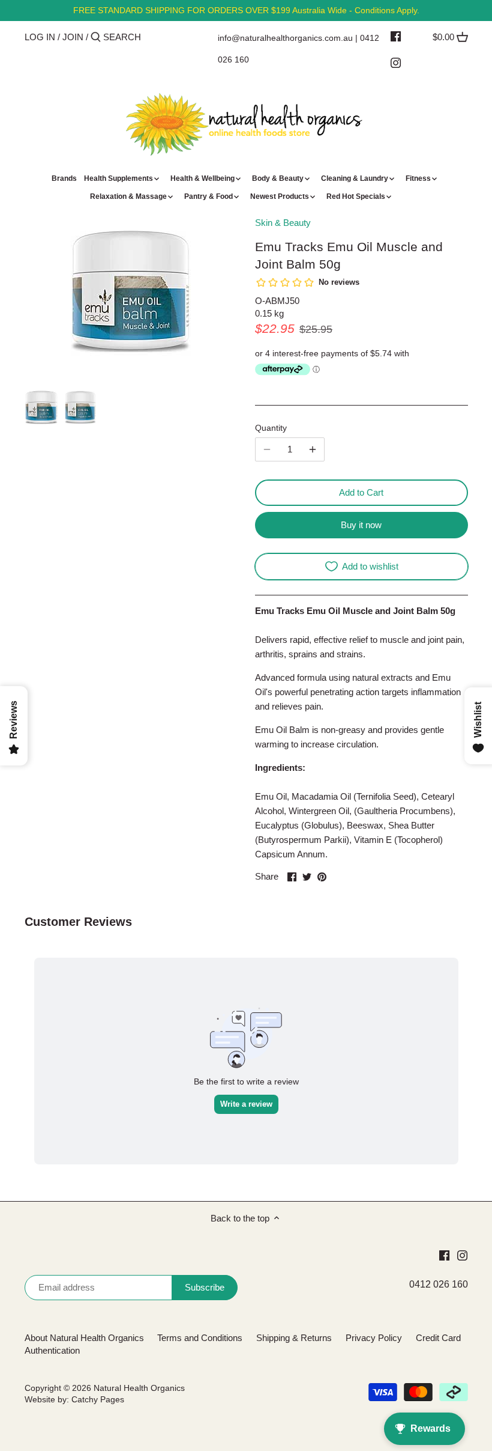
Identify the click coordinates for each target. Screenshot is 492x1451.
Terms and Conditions (199, 1338)
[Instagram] (396, 62)
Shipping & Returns (294, 1338)
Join (72, 37)
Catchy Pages (97, 1399)
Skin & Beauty (283, 222)
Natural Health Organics (139, 1388)
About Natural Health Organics (84, 1338)
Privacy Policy (374, 1338)
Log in (40, 37)
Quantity (271, 428)
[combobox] (154, 37)
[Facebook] (396, 36)
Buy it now (361, 525)
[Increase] (312, 449)
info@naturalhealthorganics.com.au (285, 38)
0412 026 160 (438, 1284)
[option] (41, 407)
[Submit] (96, 37)
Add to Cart (361, 492)
